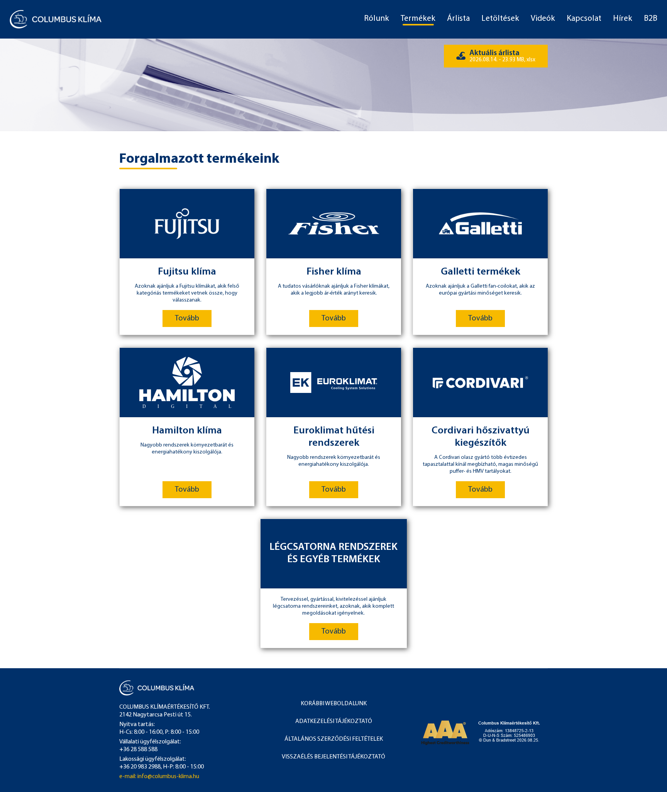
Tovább (187, 318)
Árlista (458, 19)
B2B (650, 19)
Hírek (622, 19)
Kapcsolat (584, 19)
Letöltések (500, 19)
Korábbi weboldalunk (334, 704)
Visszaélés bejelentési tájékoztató (333, 757)
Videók (543, 19)
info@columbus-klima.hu (168, 776)
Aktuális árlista (502, 56)
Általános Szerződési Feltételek (333, 739)
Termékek (418, 19)
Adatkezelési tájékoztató (333, 721)
